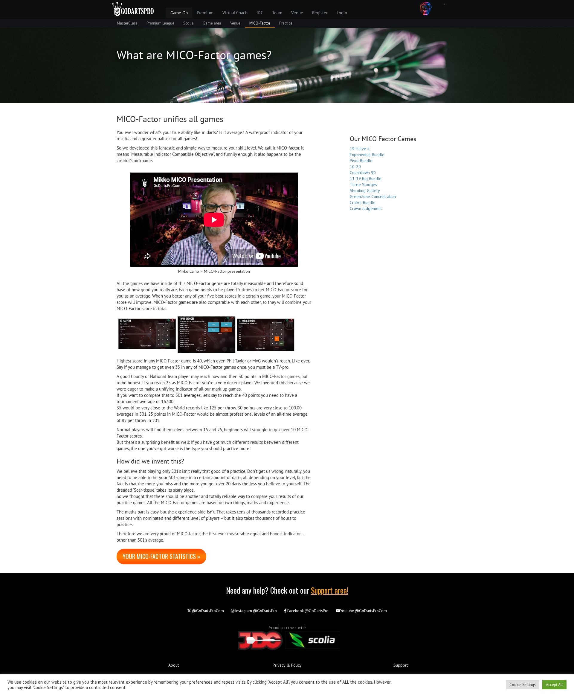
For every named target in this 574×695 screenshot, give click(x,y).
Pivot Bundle (361, 160)
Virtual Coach (235, 13)
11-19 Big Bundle (365, 178)
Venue (297, 13)
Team (277, 13)
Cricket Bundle (362, 202)
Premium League (160, 23)
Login (342, 13)
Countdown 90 (363, 172)
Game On (179, 13)
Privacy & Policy (287, 665)
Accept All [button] (554, 684)
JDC (260, 13)
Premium (205, 13)
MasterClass (127, 23)
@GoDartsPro (256, 610)
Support (400, 665)
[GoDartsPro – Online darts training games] (133, 8)
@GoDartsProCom (207, 610)
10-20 (355, 166)
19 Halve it (360, 148)
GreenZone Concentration (373, 196)
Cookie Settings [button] (522, 684)
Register (320, 13)
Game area (212, 23)
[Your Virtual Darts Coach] (426, 8)
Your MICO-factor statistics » (161, 556)
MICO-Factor (259, 23)
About (173, 665)
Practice (285, 23)
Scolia (188, 23)
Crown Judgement (366, 208)
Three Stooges (363, 184)
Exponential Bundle (367, 154)
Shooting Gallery (365, 190)
